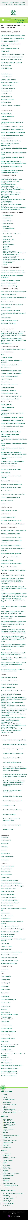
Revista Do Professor (6, 1028)
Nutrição (5, 1177)
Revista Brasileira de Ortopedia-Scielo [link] (11, 179)
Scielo (3, 972)
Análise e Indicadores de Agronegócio (11, 553)
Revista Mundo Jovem (7, 1035)
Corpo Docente (7, 1101)
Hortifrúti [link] (13, 79)
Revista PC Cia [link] (7, 218)
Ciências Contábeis (8, 1160)
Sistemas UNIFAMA (8, 1119)
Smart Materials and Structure (9, 384)
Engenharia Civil (7, 1168)
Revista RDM (4, 837)
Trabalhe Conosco (8, 1142)
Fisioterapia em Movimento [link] (8, 184)
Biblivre (6, 1127)
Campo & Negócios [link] (7, 77)
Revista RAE (4, 850)
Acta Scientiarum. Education (9, 963)
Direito (5, 1162)
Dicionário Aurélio (6, 976)
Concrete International (7, 387)
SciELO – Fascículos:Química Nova (10, 712)
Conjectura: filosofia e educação (10, 931)
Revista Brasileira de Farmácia (9, 684)
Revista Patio (4, 1041)
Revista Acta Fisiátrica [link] (7, 202)
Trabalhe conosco (14, 2)
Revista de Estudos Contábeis (9, 510)
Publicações (6, 1195)
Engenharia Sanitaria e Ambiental (10, 497)
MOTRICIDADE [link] (5, 196)
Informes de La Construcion (8, 390)
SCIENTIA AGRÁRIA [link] (6, 65)
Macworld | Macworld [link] (9, 261)
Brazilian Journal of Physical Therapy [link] (11, 188)
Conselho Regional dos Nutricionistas (11, 338)
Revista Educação (6, 317)
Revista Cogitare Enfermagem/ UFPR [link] (13, 749)
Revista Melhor (5, 1021)
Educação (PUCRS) (6, 1049)
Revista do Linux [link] (7, 236)
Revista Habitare (5, 367)
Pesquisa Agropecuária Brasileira (10, 557)
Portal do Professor (9, 1122)
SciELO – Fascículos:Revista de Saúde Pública (13, 697)
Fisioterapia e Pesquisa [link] (7, 186)
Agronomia (6, 1155)
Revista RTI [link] (6, 226)
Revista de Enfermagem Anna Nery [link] (12, 801)
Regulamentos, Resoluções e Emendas (13, 1111)
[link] (6, 113)
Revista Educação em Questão (9, 900)
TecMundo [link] (6, 249)
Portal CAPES (4, 969)
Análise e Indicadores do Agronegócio (11, 537)
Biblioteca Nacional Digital (8, 999)
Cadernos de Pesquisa (7, 905)
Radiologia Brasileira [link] (6, 183)
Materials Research (6, 379)
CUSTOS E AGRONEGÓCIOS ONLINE (10, 534)
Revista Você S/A (5, 989)
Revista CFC (4, 1009)
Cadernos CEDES (5, 877)
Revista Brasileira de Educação (9, 320)
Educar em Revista (6, 918)
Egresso (10, 4)
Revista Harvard (5, 1012)
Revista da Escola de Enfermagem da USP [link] (14, 740)
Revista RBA (4, 846)
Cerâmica (3, 354)
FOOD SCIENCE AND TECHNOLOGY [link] (10, 48)
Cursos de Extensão (8, 1203)
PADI (4, 1139)
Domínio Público (5, 979)
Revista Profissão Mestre (8, 1038)
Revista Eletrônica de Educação (9, 960)
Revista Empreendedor (7, 856)
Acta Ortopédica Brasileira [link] (8, 178)
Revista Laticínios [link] (6, 102)
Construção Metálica (7, 357)
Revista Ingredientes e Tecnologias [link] (10, 105)
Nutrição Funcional (6, 343)
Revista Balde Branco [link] (7, 74)
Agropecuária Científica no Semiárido (11, 563)
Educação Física (7, 1165)
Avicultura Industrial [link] (6, 96)
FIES (4, 1134)
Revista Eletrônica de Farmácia (9, 681)
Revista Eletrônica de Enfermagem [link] (12, 810)
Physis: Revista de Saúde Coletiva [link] (12, 758)
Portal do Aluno (8, 1121)
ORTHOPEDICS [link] (5, 198)
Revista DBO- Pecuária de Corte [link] (9, 82)
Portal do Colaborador (10, 1124)
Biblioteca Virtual (9, 1129)
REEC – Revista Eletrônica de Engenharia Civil (13, 349)
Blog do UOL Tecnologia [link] (9, 251)
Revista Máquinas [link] (6, 94)
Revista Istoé (4, 993)
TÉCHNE (3, 504)
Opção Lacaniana (6, 649)
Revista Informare (6, 1006)
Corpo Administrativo (8, 1099)
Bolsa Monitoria (7, 1137)
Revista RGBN (4, 843)
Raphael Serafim (15, 1216)
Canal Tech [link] (6, 243)
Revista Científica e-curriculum (9, 955)
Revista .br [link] (6, 231)
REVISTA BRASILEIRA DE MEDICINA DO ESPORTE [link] (13, 207)
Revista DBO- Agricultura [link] (8, 88)
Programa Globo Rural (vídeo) (9, 567)
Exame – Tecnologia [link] (8, 244)
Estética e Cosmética (8, 1187)
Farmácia (5, 1170)
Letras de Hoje (5, 943)
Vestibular (5, 1145)
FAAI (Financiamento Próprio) (11, 1135)
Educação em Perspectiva (8, 934)
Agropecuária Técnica (7, 560)
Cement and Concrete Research (9, 376)
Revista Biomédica (6, 307)
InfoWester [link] (6, 246)
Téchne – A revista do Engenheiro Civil (11, 396)
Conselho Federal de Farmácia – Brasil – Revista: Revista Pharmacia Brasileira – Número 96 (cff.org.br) (12, 730)
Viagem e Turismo (6, 1017)
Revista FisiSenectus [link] (6, 201)
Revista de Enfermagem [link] (9, 814)
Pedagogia (6, 1180)
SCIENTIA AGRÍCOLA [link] (6, 68)
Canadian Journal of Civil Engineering (11, 373)
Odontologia (6, 1178)
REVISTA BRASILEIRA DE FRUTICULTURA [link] (11, 62)
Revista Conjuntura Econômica (9, 1014)
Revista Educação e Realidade (9, 957)
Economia (5, 1164)
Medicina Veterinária (8, 1175)
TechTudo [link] (6, 248)
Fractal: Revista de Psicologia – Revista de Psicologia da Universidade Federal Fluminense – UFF (13, 588)
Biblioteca (5, 1130)
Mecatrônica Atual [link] (8, 221)
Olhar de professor (6, 949)
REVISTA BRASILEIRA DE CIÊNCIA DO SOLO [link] (12, 57)
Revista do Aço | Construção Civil (10, 399)
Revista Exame (5, 986)
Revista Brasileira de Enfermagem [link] (12, 796)
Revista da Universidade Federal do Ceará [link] (12, 575)
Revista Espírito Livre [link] (8, 228)
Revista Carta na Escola (7, 866)
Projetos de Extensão (8, 1202)
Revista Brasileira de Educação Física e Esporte (13, 291)
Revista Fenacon (5, 853)
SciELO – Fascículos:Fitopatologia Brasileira (13, 710)
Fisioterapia (6, 1172)
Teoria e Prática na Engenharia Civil (11, 370)
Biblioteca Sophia (9, 1125)
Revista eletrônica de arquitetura (10, 481)
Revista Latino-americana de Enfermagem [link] (14, 744)
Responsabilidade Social (9, 1112)
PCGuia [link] (5, 264)
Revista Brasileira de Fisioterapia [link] (10, 181)
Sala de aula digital (6, 874)
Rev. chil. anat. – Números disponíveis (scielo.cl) (14, 709)
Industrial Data (5, 382)
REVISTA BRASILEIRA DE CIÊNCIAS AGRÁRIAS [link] (12, 38)
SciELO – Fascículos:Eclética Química (11, 724)
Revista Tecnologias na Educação (10, 903)
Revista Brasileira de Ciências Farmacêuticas (13, 691)
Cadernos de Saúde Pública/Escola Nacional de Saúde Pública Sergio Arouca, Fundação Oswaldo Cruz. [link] (15, 776)
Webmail (4, 4)
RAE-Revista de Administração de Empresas (13, 524)
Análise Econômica (6, 514)
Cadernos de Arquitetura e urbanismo (11, 484)
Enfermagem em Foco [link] (9, 805)
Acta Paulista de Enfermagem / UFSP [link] (13, 753)
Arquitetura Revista (6, 491)
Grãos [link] (9, 79)
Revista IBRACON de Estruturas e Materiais (12, 494)
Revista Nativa (7, 1200)
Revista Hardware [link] (8, 215)
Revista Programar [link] (8, 223)
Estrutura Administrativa (9, 1104)
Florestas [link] (3, 79)
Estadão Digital (5, 983)
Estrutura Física (7, 1102)
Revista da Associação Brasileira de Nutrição (13, 332)
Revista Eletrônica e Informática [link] (12, 234)
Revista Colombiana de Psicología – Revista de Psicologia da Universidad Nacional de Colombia (13, 664)
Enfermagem (6, 1167)
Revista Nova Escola (6, 869)
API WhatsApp (6, 1205)
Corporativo (6, 1096)
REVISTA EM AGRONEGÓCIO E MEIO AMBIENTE (13, 530)
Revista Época (5, 996)
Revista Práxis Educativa (7, 894)
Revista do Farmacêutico (8, 687)
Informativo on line (8, 1198)
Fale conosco (5, 2)
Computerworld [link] (7, 262)
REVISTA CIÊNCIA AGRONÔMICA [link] (9, 41)
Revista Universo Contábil (8, 517)
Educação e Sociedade (7, 916)
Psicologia (5, 1182)
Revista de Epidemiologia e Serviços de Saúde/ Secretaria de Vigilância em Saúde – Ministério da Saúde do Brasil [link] (15, 768)
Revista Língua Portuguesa (8, 1031)
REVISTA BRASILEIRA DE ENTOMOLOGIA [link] (11, 60)
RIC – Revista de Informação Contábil (11, 520)
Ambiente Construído (7, 352)
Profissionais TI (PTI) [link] (8, 239)
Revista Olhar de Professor (8, 323)
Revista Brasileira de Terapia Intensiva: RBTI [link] (13, 199)
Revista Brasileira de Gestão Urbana (11, 469)
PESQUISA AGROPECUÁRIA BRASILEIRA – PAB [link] (12, 54)
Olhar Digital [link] (6, 241)
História (5, 1094)
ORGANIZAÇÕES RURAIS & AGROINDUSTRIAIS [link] (13, 35)
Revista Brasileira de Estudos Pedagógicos (12, 886)
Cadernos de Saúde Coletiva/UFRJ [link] (12, 762)
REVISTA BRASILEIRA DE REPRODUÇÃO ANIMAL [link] (13, 273)
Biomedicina (6, 1159)
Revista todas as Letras (7, 891)
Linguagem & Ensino (6, 946)
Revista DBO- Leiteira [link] (7, 85)
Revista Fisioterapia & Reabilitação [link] (10, 209)
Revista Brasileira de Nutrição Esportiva (12, 304)
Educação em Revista (7, 936)
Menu (8, 20)
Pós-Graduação (7, 1147)
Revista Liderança (6, 840)
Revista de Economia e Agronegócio (11, 545)
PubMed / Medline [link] (8, 829)
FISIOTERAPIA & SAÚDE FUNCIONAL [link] (10, 194)
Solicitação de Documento (10, 1140)
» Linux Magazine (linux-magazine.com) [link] (14, 259)
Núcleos (5, 1107)
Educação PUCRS (5, 913)
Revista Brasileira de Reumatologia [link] (10, 193)
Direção (5, 1097)
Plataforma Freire (6, 1003)
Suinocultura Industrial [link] (7, 99)
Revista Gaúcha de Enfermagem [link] (12, 825)
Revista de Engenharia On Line (9, 393)
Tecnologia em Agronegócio (10, 1185)
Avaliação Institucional (20, 4)
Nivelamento (6, 1144)
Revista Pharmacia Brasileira (9, 677)
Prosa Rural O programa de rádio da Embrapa (13, 570)
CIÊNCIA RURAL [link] (5, 51)
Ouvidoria (23, 2)
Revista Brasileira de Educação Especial (11, 883)
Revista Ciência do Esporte (8, 294)
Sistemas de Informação (9, 1183)
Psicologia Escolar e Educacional (10, 926)
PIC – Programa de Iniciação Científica (13, 1193)
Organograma (6, 1106)
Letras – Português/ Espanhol (11, 1173)
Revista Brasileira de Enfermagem (10, 310)
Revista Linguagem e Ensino (8, 888)
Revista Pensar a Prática (7, 302)
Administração (7, 1154)
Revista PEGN (4, 860)
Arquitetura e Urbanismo (9, 1157)
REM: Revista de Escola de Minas (10, 365)
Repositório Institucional (9, 1197)
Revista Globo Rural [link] (6, 91)
